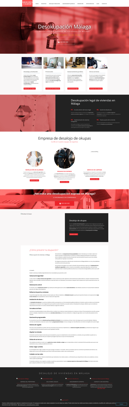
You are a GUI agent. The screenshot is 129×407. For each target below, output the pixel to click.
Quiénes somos (73, 234)
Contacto (104, 3)
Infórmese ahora (34, 180)
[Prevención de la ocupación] (53, 68)
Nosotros (43, 3)
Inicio (37, 3)
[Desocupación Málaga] (27, 6)
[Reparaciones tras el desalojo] (97, 68)
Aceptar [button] (121, 404)
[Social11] (64, 400)
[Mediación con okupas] (32, 68)
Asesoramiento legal (73, 88)
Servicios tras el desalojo (96, 88)
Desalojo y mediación (54, 3)
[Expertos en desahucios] (72, 378)
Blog (98, 3)
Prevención (80, 3)
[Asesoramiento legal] (75, 68)
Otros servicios (90, 3)
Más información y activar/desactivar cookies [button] (28, 404)
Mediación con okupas (29, 88)
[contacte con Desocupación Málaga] (99, 378)
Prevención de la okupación (52, 88)
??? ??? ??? (64, 42)
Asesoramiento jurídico (69, 3)
